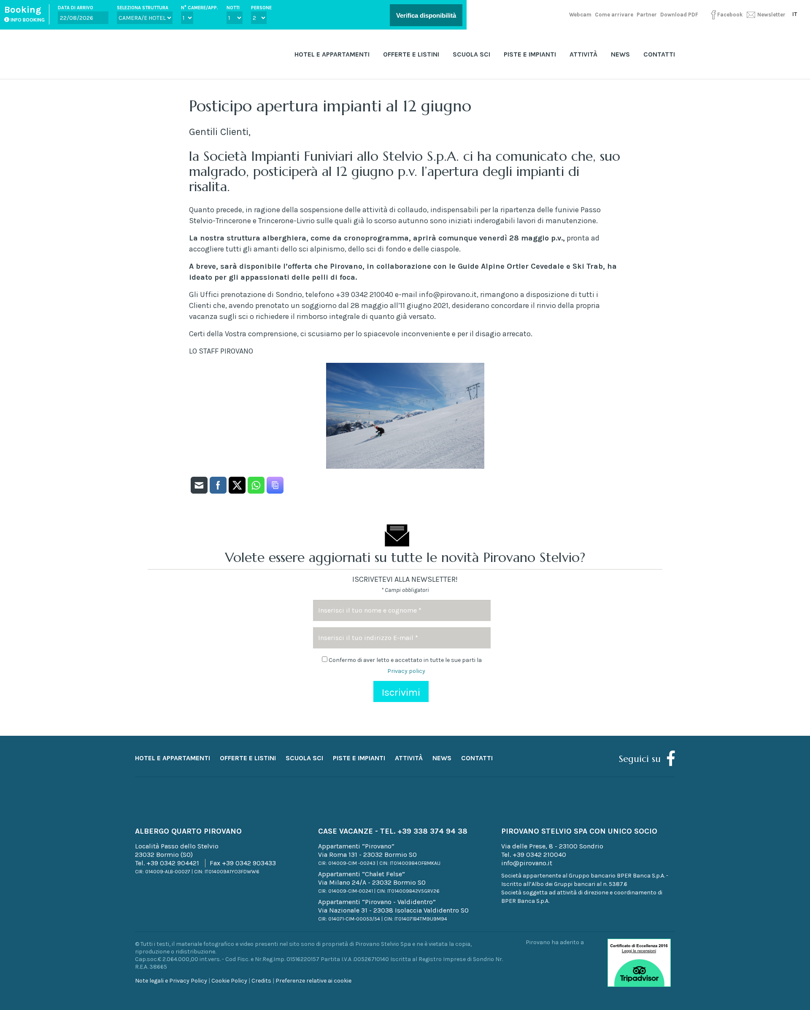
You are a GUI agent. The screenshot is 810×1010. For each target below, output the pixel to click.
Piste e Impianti (530, 54)
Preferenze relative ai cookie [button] (313, 980)
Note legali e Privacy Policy (171, 980)
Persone (261, 8)
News (620, 54)
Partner (647, 14)
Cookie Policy (229, 980)
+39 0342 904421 (172, 863)
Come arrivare (614, 14)
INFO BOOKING (27, 20)
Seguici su (640, 758)
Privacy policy (406, 671)
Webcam (580, 14)
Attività (583, 54)
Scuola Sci (471, 54)
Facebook (730, 14)
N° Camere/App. (199, 8)
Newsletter (771, 14)
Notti (233, 8)
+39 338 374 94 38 (432, 831)
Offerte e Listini (411, 54)
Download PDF (679, 14)
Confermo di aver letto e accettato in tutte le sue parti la (404, 665)
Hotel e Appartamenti (332, 54)
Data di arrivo (75, 8)
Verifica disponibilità (426, 15)
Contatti (659, 54)
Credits (261, 980)
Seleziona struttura (142, 8)
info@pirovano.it (526, 863)
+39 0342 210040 (539, 855)
